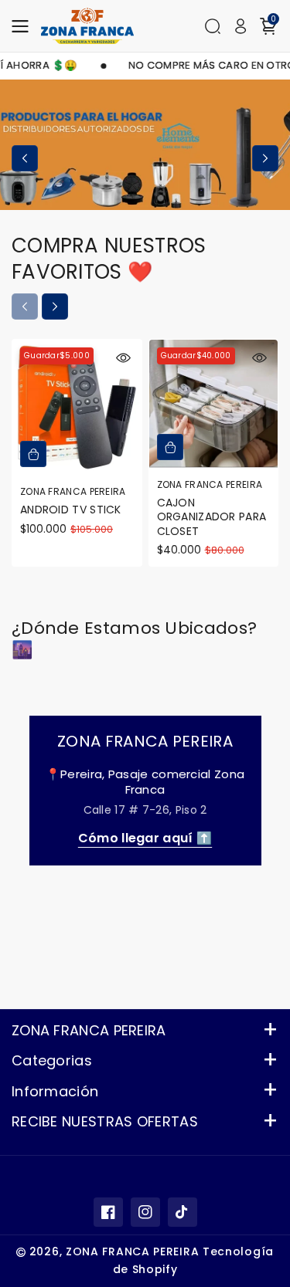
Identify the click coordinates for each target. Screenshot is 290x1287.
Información (55, 1091)
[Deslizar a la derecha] (265, 158)
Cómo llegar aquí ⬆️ (145, 838)
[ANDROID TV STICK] (77, 408)
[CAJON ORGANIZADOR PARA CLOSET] (213, 404)
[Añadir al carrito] (33, 454)
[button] (25, 26)
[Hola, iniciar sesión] (240, 26)
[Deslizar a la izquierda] (25, 158)
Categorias (52, 1060)
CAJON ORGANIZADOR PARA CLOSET (212, 517)
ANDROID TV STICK (70, 509)
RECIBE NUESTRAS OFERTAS (105, 1121)
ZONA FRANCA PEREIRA (89, 1030)
